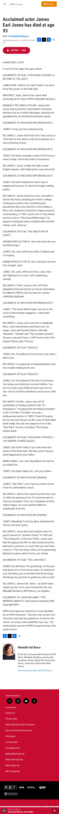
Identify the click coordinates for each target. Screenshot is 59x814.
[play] (4, 810)
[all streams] (55, 810)
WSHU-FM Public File (14, 760)
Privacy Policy (11, 719)
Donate (50, 4)
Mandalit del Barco (20, 36)
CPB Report (10, 736)
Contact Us (10, 713)
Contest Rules (11, 742)
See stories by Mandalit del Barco (35, 670)
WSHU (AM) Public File (15, 754)
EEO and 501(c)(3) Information (18, 731)
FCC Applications (12, 748)
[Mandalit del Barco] (9, 651)
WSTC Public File (12, 771)
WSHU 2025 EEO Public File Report (20, 725)
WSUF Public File (12, 766)
